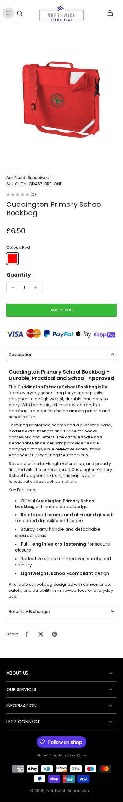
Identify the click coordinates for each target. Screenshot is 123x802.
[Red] (12, 259)
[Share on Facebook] (27, 634)
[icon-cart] (110, 13)
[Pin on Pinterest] (55, 634)
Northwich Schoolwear (69, 790)
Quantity (18, 275)
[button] (61, 310)
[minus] (13, 287)
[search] (19, 13)
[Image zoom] (61, 100)
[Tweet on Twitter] (41, 634)
